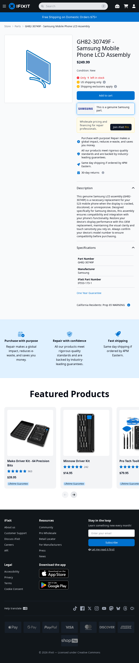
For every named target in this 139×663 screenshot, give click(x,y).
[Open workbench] (117, 6)
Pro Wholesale (47, 533)
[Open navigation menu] (4, 6)
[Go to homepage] (21, 6)
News (42, 556)
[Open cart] (126, 6)
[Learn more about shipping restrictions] (104, 82)
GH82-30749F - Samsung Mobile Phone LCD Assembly (57, 26)
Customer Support (15, 533)
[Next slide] (74, 494)
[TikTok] (75, 608)
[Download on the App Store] (53, 573)
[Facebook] (82, 608)
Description (85, 188)
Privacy (8, 577)
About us (9, 527)
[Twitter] (89, 608)
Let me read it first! (103, 549)
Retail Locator (47, 539)
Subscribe (112, 542)
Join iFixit (121, 127)
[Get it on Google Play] (53, 585)
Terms (8, 583)
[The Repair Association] (132, 608)
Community (46, 527)
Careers (9, 544)
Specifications (86, 248)
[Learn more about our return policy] (103, 173)
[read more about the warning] (128, 305)
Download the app (52, 565)
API (6, 550)
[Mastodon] (111, 608)
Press (42, 550)
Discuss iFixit (12, 539)
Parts (18, 26)
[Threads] (125, 608)
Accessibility (11, 571)
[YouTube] (104, 608)
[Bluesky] (118, 608)
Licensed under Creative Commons (79, 652)
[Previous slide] (65, 494)
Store (7, 26)
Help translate (13, 608)
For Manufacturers (50, 544)
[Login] (134, 6)
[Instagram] (97, 608)
